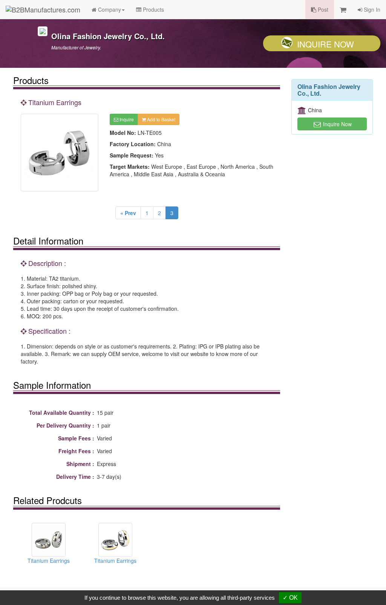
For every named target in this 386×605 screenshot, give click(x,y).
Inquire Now (325, 44)
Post (322, 9)
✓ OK (290, 597)
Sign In (371, 9)
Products (152, 9)
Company (108, 9)
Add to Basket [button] (160, 119)
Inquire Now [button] (337, 124)
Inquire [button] (126, 119)
